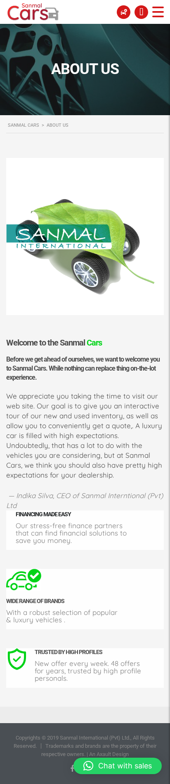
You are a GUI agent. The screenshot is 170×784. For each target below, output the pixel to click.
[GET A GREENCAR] (123, 12)
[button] (117, 766)
